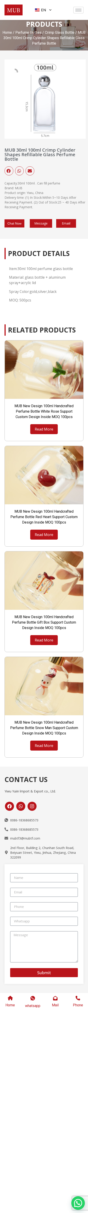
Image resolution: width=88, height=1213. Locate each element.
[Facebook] (9, 806)
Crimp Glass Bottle (59, 32)
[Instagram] (32, 806)
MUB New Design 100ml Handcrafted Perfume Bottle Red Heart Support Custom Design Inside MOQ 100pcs (44, 516)
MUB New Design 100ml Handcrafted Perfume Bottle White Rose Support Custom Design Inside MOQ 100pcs (44, 411)
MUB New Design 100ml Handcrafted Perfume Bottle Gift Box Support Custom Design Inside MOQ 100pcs (44, 622)
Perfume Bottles (28, 32)
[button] (9, 170)
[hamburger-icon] (78, 10)
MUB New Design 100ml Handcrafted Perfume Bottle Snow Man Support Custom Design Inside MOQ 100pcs (44, 727)
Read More (44, 429)
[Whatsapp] (20, 806)
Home (7, 32)
